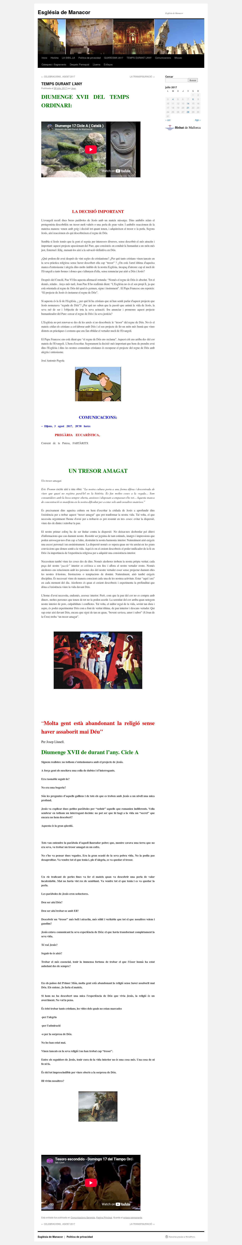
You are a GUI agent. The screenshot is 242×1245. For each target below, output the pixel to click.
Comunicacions (163, 57)
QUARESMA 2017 (113, 57)
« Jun (168, 119)
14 (188, 103)
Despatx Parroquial (79, 64)
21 (188, 107)
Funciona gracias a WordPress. (182, 1236)
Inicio (44, 57)
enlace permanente (132, 1217)
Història (54, 57)
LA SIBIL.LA (68, 57)
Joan (73, 88)
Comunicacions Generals (83, 1217)
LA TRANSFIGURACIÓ (142, 76)
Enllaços (108, 64)
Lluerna (96, 64)
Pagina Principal (104, 1217)
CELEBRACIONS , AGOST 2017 (58, 76)
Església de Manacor (64, 12)
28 (188, 111)
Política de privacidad (89, 57)
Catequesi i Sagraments (54, 64)
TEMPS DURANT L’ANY (139, 57)
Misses (178, 57)
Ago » (198, 119)
